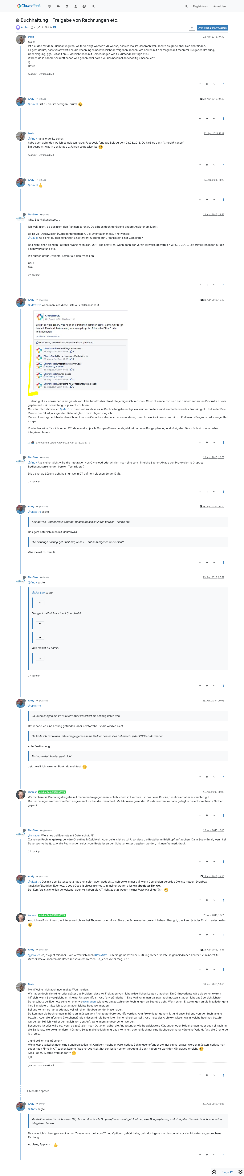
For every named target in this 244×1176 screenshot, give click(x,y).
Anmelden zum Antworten (212, 27)
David (31, 36)
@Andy (32, 138)
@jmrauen (47, 830)
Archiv (25, 27)
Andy (31, 98)
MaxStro (33, 214)
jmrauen (32, 791)
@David (42, 99)
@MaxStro (43, 300)
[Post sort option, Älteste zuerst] (192, 28)
